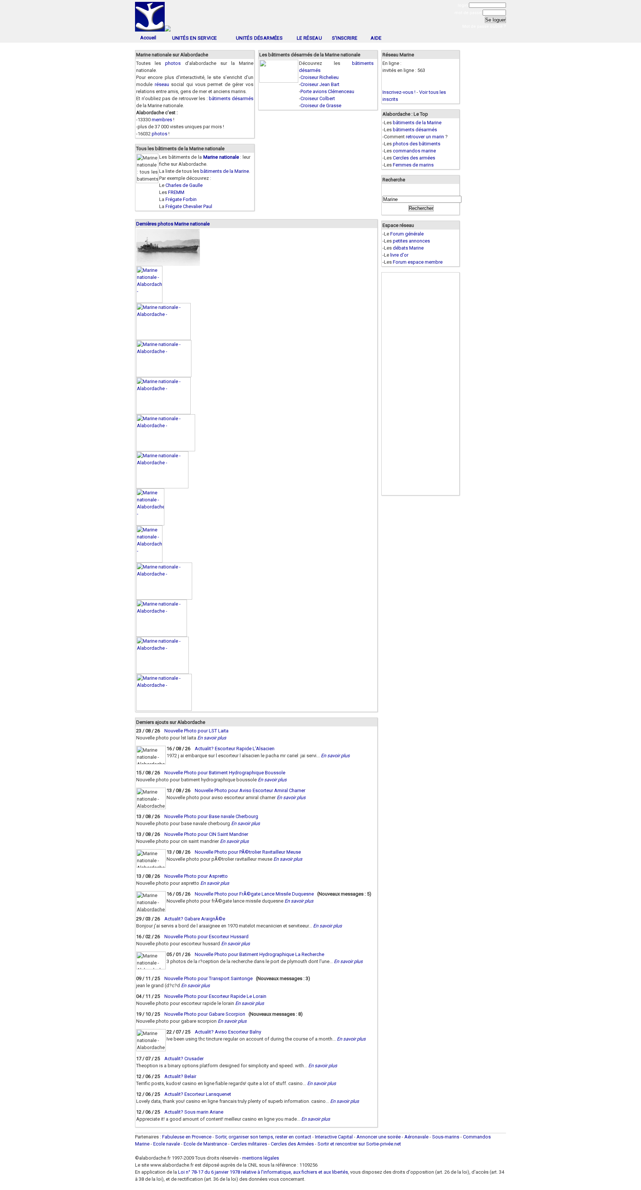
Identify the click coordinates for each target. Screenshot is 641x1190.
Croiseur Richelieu (319, 77)
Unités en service (194, 38)
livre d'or (399, 255)
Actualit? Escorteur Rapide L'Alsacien (235, 748)
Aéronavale (416, 1137)
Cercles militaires (249, 1144)
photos (173, 63)
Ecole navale (166, 1144)
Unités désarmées (259, 38)
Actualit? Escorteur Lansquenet (197, 1094)
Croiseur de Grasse (320, 105)
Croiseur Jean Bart (319, 84)
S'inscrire (345, 38)
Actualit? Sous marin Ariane (193, 1112)
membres (162, 119)
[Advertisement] (320, 17)
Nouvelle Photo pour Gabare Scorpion (204, 1014)
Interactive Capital (334, 1137)
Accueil (148, 37)
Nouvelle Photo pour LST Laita (196, 731)
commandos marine (414, 151)
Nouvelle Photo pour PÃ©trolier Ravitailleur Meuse (248, 852)
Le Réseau (309, 38)
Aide (376, 38)
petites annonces (411, 241)
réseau (162, 84)
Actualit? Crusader (184, 1058)
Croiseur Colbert (317, 98)
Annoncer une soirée (378, 1137)
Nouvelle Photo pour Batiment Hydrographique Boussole (224, 772)
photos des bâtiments (416, 143)
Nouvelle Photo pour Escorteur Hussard (206, 936)
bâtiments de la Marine (224, 171)
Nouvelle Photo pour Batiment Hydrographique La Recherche (259, 954)
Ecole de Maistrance (205, 1144)
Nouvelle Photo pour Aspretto (196, 876)
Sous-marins (445, 1137)
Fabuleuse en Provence (186, 1137)
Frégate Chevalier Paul (188, 206)
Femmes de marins (413, 165)
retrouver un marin (425, 136)
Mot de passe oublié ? (484, 26)
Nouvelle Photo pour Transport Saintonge (208, 978)
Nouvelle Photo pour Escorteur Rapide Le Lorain (215, 996)
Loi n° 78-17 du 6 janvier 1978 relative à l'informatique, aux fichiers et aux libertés (262, 1172)
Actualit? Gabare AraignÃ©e (194, 919)
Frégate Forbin (181, 199)
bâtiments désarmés (231, 98)
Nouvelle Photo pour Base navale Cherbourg (211, 816)
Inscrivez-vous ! (398, 92)
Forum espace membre (418, 262)
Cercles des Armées (292, 1144)
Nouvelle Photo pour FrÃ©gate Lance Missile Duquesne (254, 894)
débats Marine (408, 248)
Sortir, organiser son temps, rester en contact (263, 1137)
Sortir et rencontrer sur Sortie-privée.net (359, 1144)
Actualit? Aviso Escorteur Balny (228, 1032)
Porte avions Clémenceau (327, 91)
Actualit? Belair (180, 1076)
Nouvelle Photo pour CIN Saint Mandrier (206, 834)
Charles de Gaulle (184, 185)
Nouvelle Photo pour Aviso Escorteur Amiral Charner (250, 790)
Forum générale (407, 234)
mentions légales (260, 1158)
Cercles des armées (414, 158)
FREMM (176, 192)
